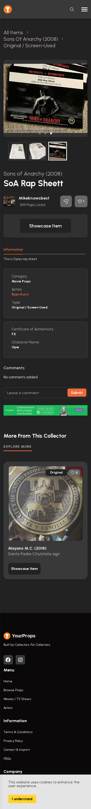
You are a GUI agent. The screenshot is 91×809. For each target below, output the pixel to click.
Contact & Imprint (17, 750)
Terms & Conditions (18, 732)
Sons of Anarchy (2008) (33, 173)
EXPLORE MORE (18, 447)
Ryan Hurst (20, 294)
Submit (77, 393)
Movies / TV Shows (17, 699)
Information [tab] (13, 249)
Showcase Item (45, 226)
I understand (22, 799)
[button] (40, 133)
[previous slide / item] (7, 98)
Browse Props (13, 690)
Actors (8, 708)
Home (8, 681)
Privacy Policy (13, 741)
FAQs (7, 759)
